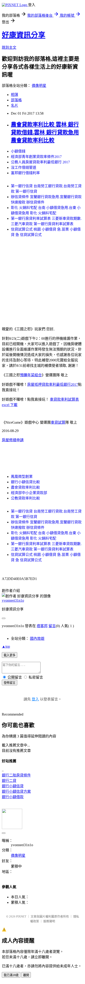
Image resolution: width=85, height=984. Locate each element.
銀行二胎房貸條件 (16, 775)
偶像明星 (39, 86)
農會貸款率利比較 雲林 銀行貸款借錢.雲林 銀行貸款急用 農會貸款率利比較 (45, 132)
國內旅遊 (37, 638)
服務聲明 (49, 921)
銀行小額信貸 (13, 786)
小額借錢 (18, 151)
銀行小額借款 (13, 797)
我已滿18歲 (11, 975)
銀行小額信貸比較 (25, 482)
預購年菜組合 (31, 375)
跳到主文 (9, 47)
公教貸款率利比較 (25, 498)
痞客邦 (42, 626)
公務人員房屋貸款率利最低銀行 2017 (40, 162)
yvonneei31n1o (13, 600)
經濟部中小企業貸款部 (29, 493)
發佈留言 (9, 682)
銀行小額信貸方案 (16, 791)
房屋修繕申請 (13, 440)
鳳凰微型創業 (22, 476)
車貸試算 (58, 422)
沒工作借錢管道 (23, 167)
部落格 (16, 100)
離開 (26, 975)
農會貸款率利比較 (25, 487)
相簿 (14, 95)
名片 (14, 105)
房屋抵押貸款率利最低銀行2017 (52, 384)
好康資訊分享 (23, 35)
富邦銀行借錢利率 (25, 173)
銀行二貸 (9, 781)
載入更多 (9, 655)
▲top (6, 646)
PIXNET (21, 916)
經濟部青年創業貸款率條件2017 (36, 157)
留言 (52, 626)
